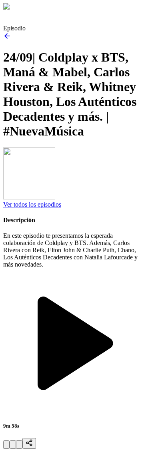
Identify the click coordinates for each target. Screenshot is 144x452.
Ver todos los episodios (32, 204)
